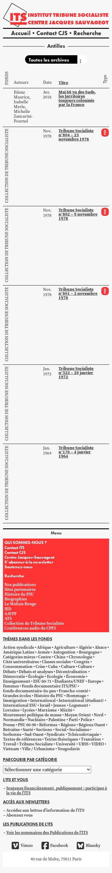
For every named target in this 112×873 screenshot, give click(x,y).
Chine (59, 657)
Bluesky (93, 845)
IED (7, 609)
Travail (9, 744)
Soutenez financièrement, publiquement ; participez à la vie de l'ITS (56, 790)
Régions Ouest (92, 725)
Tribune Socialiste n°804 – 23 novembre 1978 (76, 135)
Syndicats (56, 734)
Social (60, 730)
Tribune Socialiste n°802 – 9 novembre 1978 (78, 214)
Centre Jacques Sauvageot (68, 22)
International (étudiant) (81, 700)
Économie (75, 676)
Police (86, 720)
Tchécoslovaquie (83, 734)
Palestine (56, 720)
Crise (40, 666)
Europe (94, 681)
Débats (9, 672)
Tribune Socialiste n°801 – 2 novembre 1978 (78, 293)
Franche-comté (73, 691)
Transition (91, 739)
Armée (43, 652)
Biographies (15, 599)
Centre (44, 657)
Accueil (20, 33)
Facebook (59, 845)
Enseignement (16, 681)
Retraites (11, 730)
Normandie (13, 720)
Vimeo (27, 845)
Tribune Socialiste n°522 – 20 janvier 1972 (76, 373)
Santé (28, 730)
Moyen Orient (78, 715)
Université (65, 744)
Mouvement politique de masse (32, 715)
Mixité (66, 710)
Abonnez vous (19, 815)
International (43, 700)
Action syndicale (18, 647)
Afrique (44, 647)
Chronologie (80, 657)
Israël (45, 705)
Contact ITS (14, 547)
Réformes (48, 725)
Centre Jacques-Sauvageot (29, 557)
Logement (78, 705)
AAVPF (10, 614)
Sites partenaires (20, 589)
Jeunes (59, 705)
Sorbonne (12, 734)
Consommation (18, 666)
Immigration (15, 700)
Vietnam (11, 749)
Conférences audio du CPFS (30, 628)
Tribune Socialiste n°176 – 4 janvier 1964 (76, 452)
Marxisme (47, 710)
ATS (8, 618)
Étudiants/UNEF (69, 681)
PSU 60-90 (27, 725)
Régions (68, 725)
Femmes (11, 686)
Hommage (76, 696)
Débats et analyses (36, 672)
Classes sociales (56, 662)
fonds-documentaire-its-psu (29, 691)
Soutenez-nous (18, 566)
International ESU (20, 705)
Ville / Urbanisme (38, 749)
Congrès (81, 662)
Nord (98, 715)
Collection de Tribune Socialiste (7, 166)
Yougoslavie (69, 749)
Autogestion (64, 652)
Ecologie (55, 676)
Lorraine (11, 710)
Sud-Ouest (34, 734)
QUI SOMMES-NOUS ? (25, 542)
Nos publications (20, 585)
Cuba (53, 666)
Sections (44, 730)
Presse (9, 725)
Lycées (28, 710)
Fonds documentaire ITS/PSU (49, 686)
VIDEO (97, 744)
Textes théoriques (61, 739)
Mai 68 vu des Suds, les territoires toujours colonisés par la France (77, 98)
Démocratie (14, 676)
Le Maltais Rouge (20, 604)
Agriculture (64, 647)
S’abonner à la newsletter (28, 562)
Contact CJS (51, 33)
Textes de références (22, 739)
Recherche (87, 33)
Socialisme (79, 730)
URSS (83, 744)
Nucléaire (36, 720)
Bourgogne (89, 652)
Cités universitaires (21, 662)
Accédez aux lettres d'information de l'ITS (45, 810)
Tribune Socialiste (36, 744)
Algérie (85, 647)
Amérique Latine (18, 652)
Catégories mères (19, 657)
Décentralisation (71, 672)
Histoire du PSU (19, 594)
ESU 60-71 (42, 681)
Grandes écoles (17, 696)
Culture (68, 666)
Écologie (36, 676)
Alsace (101, 647)
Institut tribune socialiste (68, 14)
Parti (73, 720)
